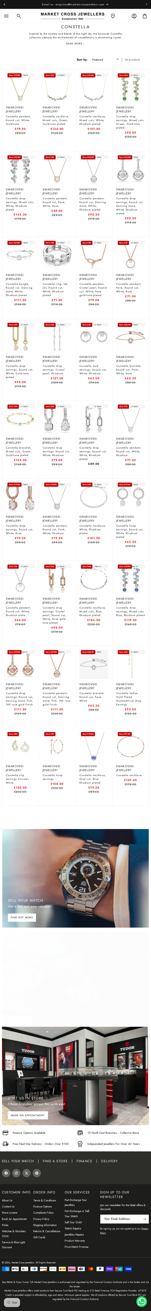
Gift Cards (39, 1237)
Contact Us (8, 1206)
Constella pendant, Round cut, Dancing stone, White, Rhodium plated (92, 204)
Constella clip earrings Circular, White (17, 779)
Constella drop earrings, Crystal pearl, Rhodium (54, 369)
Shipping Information (45, 1225)
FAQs (5, 1225)
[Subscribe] (144, 1219)
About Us (7, 1200)
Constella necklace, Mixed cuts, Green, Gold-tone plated (56, 120)
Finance (84, 1161)
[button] (6, 16)
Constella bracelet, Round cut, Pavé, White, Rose (129, 369)
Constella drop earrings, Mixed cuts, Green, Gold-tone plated (130, 122)
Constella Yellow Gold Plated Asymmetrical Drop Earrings (128, 698)
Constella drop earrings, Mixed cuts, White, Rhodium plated (20, 204)
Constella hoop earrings (53, 777)
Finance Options (42, 1206)
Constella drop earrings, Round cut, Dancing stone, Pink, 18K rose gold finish (19, 698)
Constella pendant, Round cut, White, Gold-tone (18, 120)
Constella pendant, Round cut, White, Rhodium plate (18, 611)
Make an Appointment (28, 1115)
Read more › (75, 43)
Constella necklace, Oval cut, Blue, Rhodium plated (92, 779)
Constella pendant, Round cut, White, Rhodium (128, 451)
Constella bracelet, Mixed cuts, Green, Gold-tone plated (19, 451)
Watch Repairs (73, 1228)
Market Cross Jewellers (23, 1262)
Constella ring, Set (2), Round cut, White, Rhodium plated (55, 289)
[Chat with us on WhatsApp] (141, 1301)
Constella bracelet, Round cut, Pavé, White (92, 697)
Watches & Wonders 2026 (14, 1233)
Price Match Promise (76, 1247)
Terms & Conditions (44, 1200)
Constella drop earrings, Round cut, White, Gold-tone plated (19, 371)
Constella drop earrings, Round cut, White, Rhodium (56, 451)
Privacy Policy (41, 1219)
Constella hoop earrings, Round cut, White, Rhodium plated (130, 531)
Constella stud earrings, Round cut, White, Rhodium (93, 369)
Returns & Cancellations (46, 1231)
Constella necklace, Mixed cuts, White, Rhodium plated (92, 120)
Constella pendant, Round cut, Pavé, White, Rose (55, 202)
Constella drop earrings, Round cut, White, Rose (19, 529)
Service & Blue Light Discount (13, 1244)
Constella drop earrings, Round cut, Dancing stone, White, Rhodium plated (130, 206)
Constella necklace (129, 775)
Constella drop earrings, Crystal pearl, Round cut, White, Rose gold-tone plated (54, 615)
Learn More (20, 1020)
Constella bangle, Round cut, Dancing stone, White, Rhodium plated (19, 289)
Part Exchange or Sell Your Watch (77, 1213)
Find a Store (55, 1161)
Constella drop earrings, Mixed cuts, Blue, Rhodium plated (130, 611)
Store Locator (9, 1213)
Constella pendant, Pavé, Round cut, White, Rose (128, 287)
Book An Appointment (14, 1219)
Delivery (109, 1161)
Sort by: (82, 59)
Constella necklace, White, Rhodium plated (92, 529)
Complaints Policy (43, 1213)
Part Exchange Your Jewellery (76, 1202)
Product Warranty (75, 1241)
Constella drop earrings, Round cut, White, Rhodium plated (93, 453)
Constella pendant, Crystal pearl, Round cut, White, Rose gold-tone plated (93, 289)
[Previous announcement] (4, 4)
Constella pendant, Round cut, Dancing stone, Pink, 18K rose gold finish (56, 698)
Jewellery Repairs (74, 1235)
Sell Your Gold (73, 1222)
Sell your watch (18, 1161)
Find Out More (22, 917)
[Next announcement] (146, 4)
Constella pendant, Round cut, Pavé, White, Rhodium (55, 529)
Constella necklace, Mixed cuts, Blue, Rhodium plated (92, 611)
